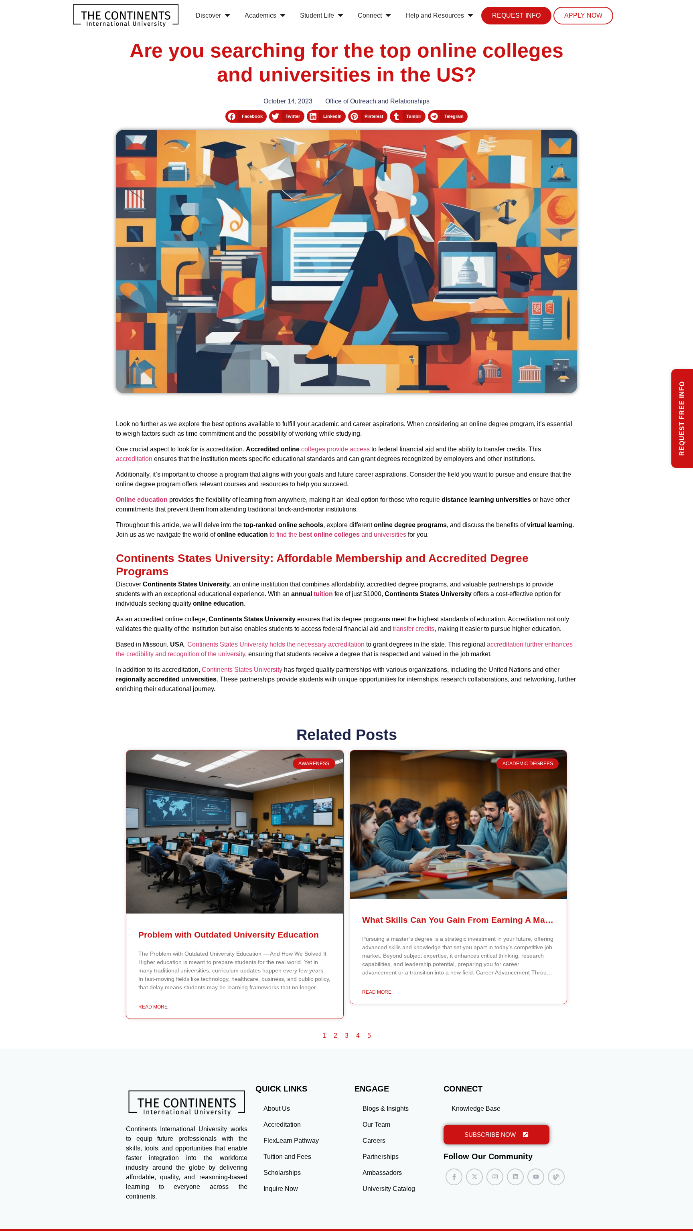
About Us (276, 1108)
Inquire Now (280, 1188)
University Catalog (389, 1188)
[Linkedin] (515, 1176)
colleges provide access (335, 449)
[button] (246, 116)
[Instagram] (494, 1176)
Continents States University (242, 669)
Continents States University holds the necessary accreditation (276, 644)
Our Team (376, 1124)
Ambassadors (382, 1172)
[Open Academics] (282, 15)
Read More (153, 1007)
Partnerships (381, 1156)
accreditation (134, 458)
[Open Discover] (227, 15)
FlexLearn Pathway (291, 1140)
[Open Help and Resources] (470, 15)
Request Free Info (682, 418)
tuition (323, 593)
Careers (374, 1140)
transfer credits (413, 628)
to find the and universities (337, 534)
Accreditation (282, 1124)
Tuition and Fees (287, 1156)
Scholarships (282, 1172)
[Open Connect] (388, 15)
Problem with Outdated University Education (228, 934)
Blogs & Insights (386, 1108)
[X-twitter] (474, 1176)
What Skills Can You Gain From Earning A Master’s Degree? (483, 919)
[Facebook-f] (454, 1176)
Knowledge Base (476, 1108)
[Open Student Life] (340, 15)
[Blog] (556, 1176)
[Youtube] (535, 1176)
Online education (142, 499)
